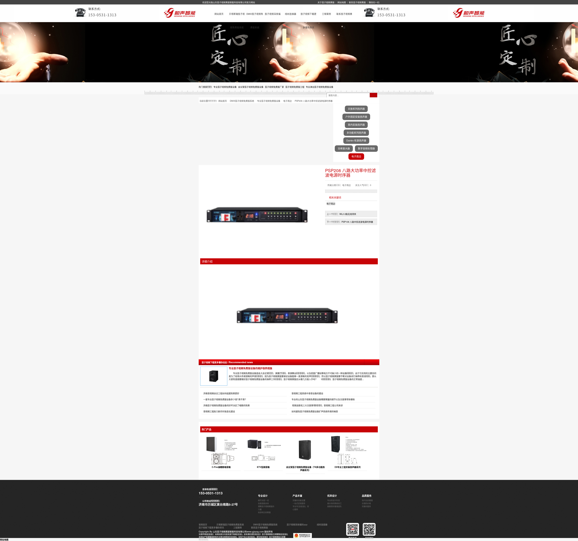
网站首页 (219, 13)
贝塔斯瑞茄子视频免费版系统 (237, 16)
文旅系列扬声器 (356, 108)
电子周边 (287, 100)
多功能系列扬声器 (356, 132)
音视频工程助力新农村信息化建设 (219, 411)
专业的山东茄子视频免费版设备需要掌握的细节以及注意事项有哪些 (323, 399)
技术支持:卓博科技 (217, 539)
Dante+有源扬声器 (356, 140)
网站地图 (341, 2)
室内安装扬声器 (356, 124)
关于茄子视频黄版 (326, 2)
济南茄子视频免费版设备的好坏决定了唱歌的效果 (226, 405)
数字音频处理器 (366, 148)
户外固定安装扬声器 (356, 116)
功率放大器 (344, 148)
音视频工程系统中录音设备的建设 (307, 393)
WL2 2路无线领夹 (347, 213)
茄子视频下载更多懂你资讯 (308, 16)
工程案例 (326, 13)
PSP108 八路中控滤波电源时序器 (357, 221)
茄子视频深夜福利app (273, 16)
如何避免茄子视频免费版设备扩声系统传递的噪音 (315, 411)
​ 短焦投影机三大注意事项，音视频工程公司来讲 (317, 405)
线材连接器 (290, 13)
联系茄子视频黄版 (357, 2)
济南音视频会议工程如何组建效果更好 (221, 393)
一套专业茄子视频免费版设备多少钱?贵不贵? (224, 399)
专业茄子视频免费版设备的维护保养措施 (250, 368)
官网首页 (203, 524)
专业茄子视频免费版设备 (268, 100)
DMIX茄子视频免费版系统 (254, 16)
